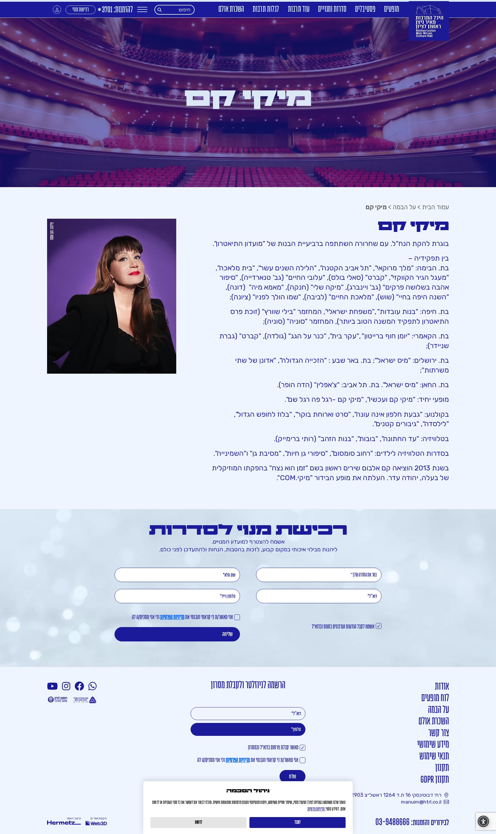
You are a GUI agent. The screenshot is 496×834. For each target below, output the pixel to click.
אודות (442, 687)
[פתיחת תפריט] (142, 9)
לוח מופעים (435, 698)
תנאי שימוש (434, 756)
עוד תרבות (298, 9)
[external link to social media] (93, 686)
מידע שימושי (433, 745)
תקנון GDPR (435, 780)
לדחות (198, 823)
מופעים (391, 9)
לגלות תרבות (266, 9)
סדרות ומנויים (332, 9)
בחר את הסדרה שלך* (363, 575)
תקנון (442, 768)
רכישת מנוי (80, 9)
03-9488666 (392, 822)
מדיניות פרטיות (316, 809)
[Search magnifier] (159, 10)
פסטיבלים (365, 9)
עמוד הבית (435, 207)
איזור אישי (57, 9)
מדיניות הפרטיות (172, 617)
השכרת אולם (231, 9)
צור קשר (438, 733)
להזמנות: (115, 10)
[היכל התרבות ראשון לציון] (429, 21)
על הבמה (404, 207)
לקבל (297, 823)
